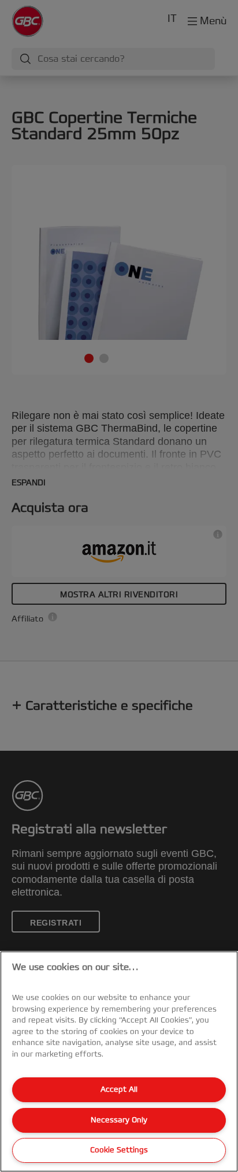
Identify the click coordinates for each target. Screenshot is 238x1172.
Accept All (119, 1089)
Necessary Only (119, 1120)
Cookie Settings (119, 1150)
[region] (119, 1061)
